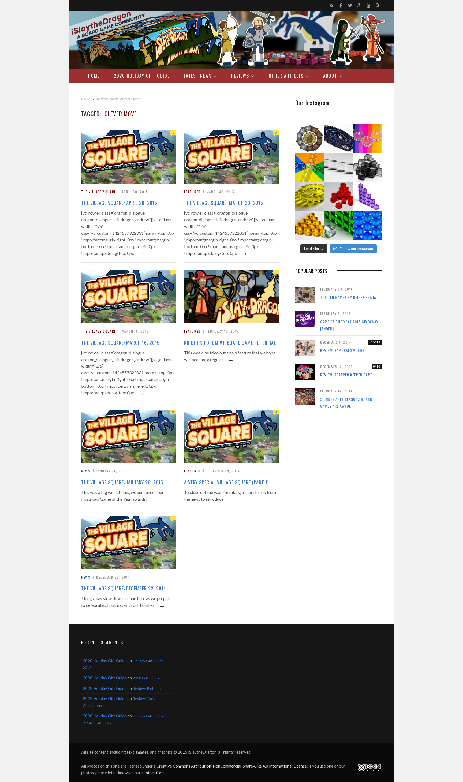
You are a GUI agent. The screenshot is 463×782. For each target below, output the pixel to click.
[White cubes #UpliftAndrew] (338, 167)
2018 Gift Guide (146, 678)
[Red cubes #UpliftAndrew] (338, 196)
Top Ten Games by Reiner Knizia (348, 297)
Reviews (240, 76)
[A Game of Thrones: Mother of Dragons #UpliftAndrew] (309, 138)
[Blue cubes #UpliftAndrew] (367, 225)
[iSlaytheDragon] (231, 40)
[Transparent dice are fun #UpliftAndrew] (367, 138)
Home (94, 76)
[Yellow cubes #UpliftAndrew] (309, 196)
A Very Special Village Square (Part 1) (226, 482)
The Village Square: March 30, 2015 (223, 202)
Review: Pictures (147, 688)
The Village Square (98, 191)
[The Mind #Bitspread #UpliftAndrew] (338, 138)
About (330, 76)
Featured (192, 191)
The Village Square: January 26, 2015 (122, 482)
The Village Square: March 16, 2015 (120, 342)
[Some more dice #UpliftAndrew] (309, 167)
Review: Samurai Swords (342, 350)
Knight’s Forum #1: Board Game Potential (230, 342)
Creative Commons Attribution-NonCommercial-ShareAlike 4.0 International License (231, 766)
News (85, 471)
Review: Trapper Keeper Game (346, 374)
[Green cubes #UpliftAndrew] (338, 225)
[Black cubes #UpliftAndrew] (367, 167)
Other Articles (286, 76)
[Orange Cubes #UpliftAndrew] (309, 225)
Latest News (198, 76)
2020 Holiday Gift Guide (142, 76)
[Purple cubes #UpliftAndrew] (367, 196)
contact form (153, 772)
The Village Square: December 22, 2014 (123, 588)
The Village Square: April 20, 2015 (119, 202)
